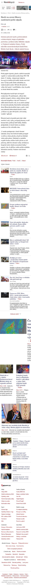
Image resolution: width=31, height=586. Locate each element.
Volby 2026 (4, 491)
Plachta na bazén (21, 551)
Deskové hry (7, 565)
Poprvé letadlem (5, 529)
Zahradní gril (19, 557)
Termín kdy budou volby (7, 498)
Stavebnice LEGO (6, 562)
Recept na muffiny (21, 511)
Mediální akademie (6, 575)
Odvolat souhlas (8, 577)
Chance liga (4, 509)
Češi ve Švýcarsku (6, 534)
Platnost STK (19, 538)
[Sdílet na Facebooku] (27, 156)
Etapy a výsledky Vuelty (22, 494)
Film (11, 192)
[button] (15, 60)
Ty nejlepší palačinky (21, 509)
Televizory (14, 565)
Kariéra (21, 574)
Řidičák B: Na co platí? (22, 534)
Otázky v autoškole (21, 536)
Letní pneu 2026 (20, 527)
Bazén (13, 551)
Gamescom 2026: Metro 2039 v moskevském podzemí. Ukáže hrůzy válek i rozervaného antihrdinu (20, 296)
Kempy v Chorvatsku (6, 527)
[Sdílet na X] (29, 156)
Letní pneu (25, 562)
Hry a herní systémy (14, 301)
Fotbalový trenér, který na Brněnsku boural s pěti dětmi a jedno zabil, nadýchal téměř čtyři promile (22, 380)
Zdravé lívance (20, 514)
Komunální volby (5, 503)
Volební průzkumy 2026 (7, 494)
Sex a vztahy (13, 281)
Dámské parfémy (16, 562)
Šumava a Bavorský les (7, 531)
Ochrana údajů (24, 575)
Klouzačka (21, 554)
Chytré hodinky (22, 565)
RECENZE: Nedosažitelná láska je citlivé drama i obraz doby (19, 189)
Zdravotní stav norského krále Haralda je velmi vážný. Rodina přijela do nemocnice (16, 426)
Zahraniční (12, 245)
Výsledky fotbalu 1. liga (7, 511)
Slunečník (15, 554)
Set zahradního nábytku (8, 557)
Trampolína (8, 554)
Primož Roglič (20, 501)
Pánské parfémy (15, 568)
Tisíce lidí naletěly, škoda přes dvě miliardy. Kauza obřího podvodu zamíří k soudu (19, 224)
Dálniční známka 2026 (22, 529)
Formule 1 (4, 518)
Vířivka (26, 557)
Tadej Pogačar (20, 498)
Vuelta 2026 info (20, 491)
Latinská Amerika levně (7, 536)
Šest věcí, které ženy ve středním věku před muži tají (19, 278)
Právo (2, 24)
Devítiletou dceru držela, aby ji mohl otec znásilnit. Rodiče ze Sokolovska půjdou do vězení (19, 170)
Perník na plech (20, 521)
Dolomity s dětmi (5, 538)
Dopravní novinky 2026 (22, 531)
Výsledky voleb (5, 496)
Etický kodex (16, 575)
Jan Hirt (18, 496)
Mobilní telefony (21, 559)
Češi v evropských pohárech (14, 548)
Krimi (11, 176)
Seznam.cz (21, 2)
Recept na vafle (20, 518)
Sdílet (10, 29)
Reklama (16, 574)
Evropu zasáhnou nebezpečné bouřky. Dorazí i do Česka (19, 205)
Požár (13, 160)
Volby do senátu (5, 501)
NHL (2, 521)
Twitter (10, 574)
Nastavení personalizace (20, 577)
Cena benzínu (20, 546)
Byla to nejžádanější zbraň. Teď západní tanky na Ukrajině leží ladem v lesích (19, 242)
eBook (4, 29)
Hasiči (18, 160)
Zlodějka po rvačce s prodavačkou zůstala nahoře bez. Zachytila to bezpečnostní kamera (19, 260)
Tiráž (26, 574)
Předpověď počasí (23, 543)
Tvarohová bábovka (21, 516)
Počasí (11, 210)
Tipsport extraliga (5, 514)
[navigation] (2, 2)
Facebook (5, 574)
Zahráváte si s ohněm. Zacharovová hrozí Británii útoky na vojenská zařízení (6, 379)
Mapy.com (14, 543)
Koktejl (11, 265)
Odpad (23, 160)
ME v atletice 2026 (6, 516)
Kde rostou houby (10, 546)
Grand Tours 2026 (21, 503)
